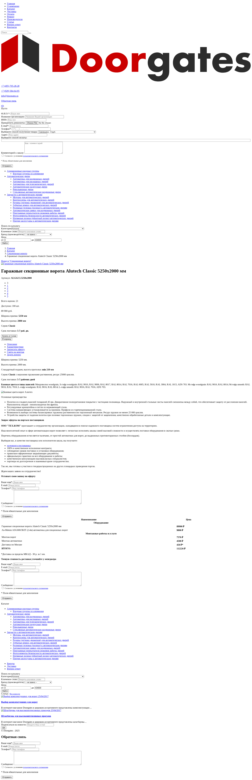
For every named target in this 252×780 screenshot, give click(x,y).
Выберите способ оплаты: (14, 137)
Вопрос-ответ (14, 24)
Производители (15, 19)
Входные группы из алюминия (28, 173)
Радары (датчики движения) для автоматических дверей (41, 202)
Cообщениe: (7, 503)
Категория (6, 228)
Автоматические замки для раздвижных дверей (36, 210)
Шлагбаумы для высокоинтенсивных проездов (26, 716)
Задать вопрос (14, 354)
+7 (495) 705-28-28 (10, 86)
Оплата (10, 14)
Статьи (10, 22)
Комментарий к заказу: (12, 153)
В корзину (6, 339)
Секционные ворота (17, 253)
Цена (3, 237)
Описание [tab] (12, 344)
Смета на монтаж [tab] (15, 352)
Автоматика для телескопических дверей (33, 184)
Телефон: (6, 129)
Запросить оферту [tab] (16, 349)
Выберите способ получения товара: (19, 132)
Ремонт (10, 16)
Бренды (11, 663)
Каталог (11, 9)
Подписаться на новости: (13, 724)
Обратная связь (8, 101)
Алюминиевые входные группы (23, 171)
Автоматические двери (18, 176)
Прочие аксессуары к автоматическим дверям (35, 221)
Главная (11, 3)
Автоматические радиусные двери (30, 187)
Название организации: (13, 116)
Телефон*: (6, 488)
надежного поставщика (18, 445)
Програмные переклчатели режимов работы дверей (38, 213)
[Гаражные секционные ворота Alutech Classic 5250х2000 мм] (32, 263)
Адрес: (4, 134)
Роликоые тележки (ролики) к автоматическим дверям (40, 208)
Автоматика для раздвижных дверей (31, 179)
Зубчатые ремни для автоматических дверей (35, 205)
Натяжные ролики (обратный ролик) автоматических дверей (43, 218)
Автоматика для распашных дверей (30, 181)
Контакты (12, 27)
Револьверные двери (23, 189)
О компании (13, 6)
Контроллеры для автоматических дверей (33, 200)
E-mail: (5, 126)
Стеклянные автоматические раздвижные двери (37, 192)
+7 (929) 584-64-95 (10, 91)
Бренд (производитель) (12, 234)
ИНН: (4, 119)
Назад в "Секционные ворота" (16, 261)
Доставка (11, 11)
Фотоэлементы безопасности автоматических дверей (39, 215)
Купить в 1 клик (9, 336)
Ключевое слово (9, 231)
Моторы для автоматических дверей (31, 197)
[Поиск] (30, 33)
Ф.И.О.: (6, 113)
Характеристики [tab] (15, 347)
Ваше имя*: (7, 482)
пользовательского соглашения (35, 156)
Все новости (15, 694)
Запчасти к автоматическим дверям (24, 194)
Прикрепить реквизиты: (13, 123)
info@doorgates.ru (9, 96)
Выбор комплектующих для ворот (19, 702)
